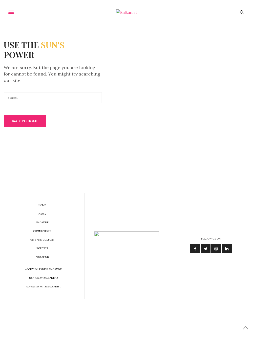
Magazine (42, 222)
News (42, 213)
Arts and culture (42, 239)
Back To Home (25, 121)
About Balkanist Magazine (43, 269)
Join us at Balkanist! (43, 278)
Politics (42, 248)
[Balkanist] (126, 12)
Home (42, 205)
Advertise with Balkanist (43, 286)
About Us (42, 257)
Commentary (42, 231)
